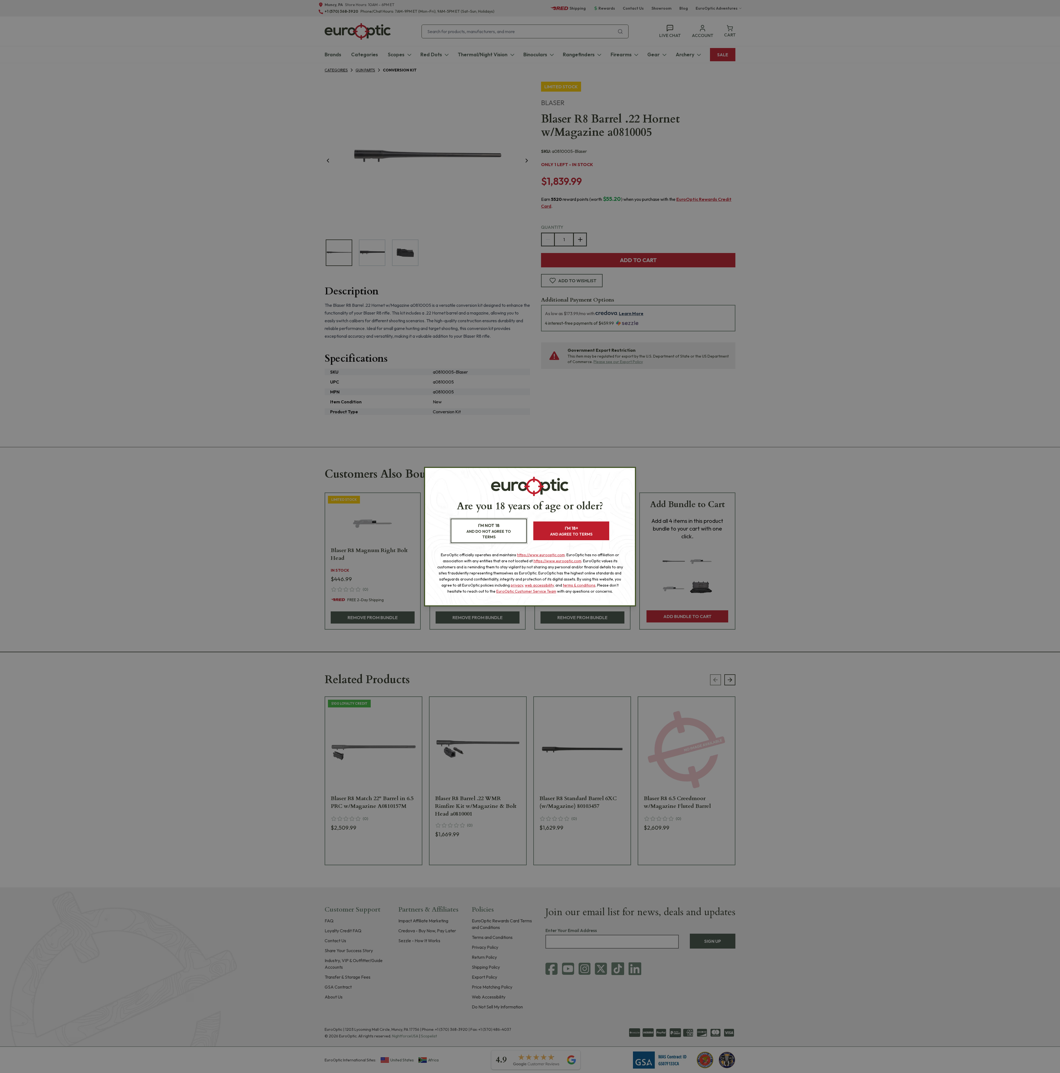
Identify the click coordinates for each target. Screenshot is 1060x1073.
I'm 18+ (571, 531)
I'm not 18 (489, 531)
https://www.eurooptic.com (541, 554)
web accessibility (539, 585)
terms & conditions (579, 585)
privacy (517, 585)
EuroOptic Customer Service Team (526, 591)
